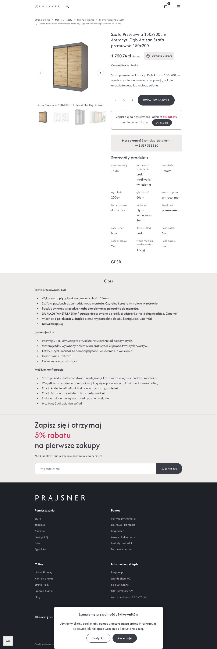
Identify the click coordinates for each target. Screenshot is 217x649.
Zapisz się (162, 123)
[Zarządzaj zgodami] (8, 641)
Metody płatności (121, 543)
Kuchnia (40, 531)
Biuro (38, 519)
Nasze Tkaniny (43, 572)
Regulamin (117, 531)
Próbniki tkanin (44, 591)
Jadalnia (40, 525)
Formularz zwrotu (121, 549)
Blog (37, 597)
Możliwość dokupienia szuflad (62, 403)
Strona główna (42, 19)
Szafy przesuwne (85, 19)
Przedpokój (41, 537)
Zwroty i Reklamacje (123, 537)
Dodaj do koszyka (156, 100)
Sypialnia (40, 549)
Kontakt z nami (44, 579)
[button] (111, 6)
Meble (58, 19)
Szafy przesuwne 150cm (111, 19)
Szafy (69, 19)
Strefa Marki (42, 585)
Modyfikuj (98, 638)
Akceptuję (125, 638)
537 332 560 (139, 597)
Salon (38, 543)
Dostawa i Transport (123, 525)
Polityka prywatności (123, 519)
